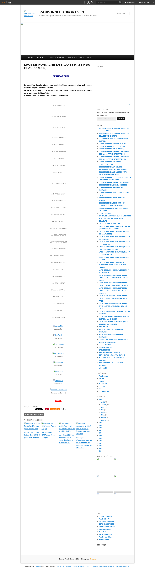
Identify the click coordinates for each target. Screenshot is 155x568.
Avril (103, 412)
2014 (100, 451)
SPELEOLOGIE (104, 350)
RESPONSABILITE (105, 347)
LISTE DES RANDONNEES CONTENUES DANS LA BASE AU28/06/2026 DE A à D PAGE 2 (113, 298)
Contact (89, 57)
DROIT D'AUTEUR (105, 213)
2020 (100, 435)
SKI (100, 389)
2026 (100, 399)
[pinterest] (92, 2)
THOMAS (38, 567)
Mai (102, 410)
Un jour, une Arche (105, 516)
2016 (100, 446)
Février (103, 417)
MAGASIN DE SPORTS (76, 57)
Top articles (60, 567)
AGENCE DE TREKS (57, 57)
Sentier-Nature (104, 539)
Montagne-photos (105, 529)
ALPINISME (103, 384)
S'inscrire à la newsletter (34, 415)
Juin (102, 407)
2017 (100, 443)
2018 (100, 441)
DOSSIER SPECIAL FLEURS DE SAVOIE (113, 146)
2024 (100, 425)
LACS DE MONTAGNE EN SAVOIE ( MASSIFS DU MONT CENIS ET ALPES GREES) (112, 264)
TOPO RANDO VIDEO (106, 524)
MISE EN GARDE (105, 327)
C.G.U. (89, 567)
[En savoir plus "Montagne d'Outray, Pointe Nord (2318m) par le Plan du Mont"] (105, 474)
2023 (100, 428)
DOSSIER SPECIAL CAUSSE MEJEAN (112, 144)
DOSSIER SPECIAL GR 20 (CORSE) (111, 149)
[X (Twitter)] (88, 2)
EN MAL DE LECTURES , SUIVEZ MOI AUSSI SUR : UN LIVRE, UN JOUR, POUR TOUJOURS (115, 218)
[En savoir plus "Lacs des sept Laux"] (122, 508)
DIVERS (102, 386)
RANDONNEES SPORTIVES (61, 12)
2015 (100, 448)
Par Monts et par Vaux (106, 521)
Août (103, 402)
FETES (101, 381)
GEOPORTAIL (41, 57)
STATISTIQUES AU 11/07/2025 (109, 352)
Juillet (103, 404)
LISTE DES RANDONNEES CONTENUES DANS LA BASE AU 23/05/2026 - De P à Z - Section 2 (113, 290)
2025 (100, 422)
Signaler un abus (79, 567)
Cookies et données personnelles (103, 567)
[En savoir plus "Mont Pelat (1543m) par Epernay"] (105, 508)
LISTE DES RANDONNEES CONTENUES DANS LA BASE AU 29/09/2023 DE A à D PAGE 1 (113, 306)
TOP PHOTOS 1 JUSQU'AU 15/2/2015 (112, 355)
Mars (103, 415)
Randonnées (103, 376)
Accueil (30, 57)
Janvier (103, 420)
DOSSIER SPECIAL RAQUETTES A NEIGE (114, 182)
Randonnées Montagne (107, 527)
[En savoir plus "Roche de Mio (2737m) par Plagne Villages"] (122, 474)
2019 (100, 438)
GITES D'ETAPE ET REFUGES (109, 223)
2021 (100, 433)
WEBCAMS (103, 368)
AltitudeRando (104, 532)
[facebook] (84, 2)
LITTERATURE (104, 391)
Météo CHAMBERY (105, 534)
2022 (100, 430)
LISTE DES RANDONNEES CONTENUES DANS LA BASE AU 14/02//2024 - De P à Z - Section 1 (114, 277)
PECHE (101, 378)
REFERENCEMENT (105, 345)
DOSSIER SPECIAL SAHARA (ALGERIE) (113, 185)
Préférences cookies (122, 567)
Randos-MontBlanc (105, 537)
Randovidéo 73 (104, 519)
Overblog (93, 559)
